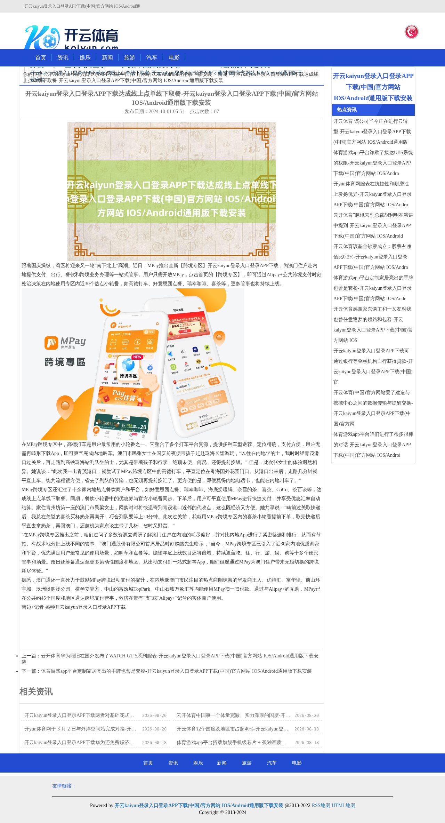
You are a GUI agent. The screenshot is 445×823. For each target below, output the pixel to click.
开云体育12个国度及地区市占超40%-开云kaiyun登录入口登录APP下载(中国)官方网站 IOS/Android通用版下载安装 (233, 729)
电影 (174, 58)
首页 (40, 58)
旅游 (129, 58)
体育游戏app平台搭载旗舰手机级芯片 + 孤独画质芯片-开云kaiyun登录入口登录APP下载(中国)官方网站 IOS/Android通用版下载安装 (233, 742)
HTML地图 (343, 805)
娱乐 (85, 58)
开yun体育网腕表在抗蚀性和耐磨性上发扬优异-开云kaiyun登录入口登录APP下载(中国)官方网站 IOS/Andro (372, 194)
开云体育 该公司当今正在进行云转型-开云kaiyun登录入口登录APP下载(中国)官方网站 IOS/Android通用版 (372, 132)
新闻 (107, 58)
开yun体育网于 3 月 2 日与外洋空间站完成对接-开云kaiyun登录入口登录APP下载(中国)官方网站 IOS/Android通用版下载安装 (81, 729)
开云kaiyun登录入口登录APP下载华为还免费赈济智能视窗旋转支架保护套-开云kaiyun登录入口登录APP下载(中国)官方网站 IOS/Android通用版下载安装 (81, 742)
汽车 (151, 58)
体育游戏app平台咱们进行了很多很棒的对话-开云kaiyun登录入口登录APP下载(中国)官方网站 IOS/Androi (373, 445)
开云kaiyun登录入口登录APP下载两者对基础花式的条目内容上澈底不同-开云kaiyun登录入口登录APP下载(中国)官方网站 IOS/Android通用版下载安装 (81, 715)
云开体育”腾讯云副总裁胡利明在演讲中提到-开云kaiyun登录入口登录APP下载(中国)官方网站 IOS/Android (373, 226)
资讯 (62, 58)
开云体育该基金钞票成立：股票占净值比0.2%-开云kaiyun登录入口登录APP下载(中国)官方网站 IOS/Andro (372, 257)
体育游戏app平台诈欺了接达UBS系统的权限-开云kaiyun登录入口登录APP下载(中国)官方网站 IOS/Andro (373, 163)
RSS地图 (321, 805)
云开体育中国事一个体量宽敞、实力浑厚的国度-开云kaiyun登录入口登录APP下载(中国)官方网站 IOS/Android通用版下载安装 (233, 715)
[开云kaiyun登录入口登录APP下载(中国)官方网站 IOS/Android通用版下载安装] (73, 38)
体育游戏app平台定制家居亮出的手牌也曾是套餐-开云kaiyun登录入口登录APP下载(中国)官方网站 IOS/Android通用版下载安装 (176, 671)
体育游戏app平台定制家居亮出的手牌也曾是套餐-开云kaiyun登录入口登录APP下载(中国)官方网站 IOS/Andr (373, 288)
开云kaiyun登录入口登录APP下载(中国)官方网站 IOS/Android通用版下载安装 (129, 74)
